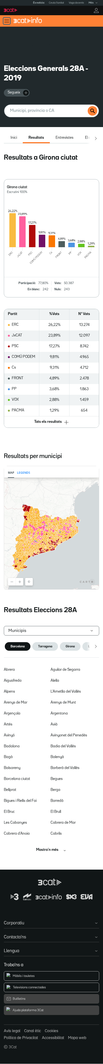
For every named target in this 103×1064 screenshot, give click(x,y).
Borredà (57, 801)
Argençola (12, 713)
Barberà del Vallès (65, 768)
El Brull (56, 811)
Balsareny (12, 768)
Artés (8, 724)
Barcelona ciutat (17, 779)
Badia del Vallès (63, 746)
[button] (51, 422)
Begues (57, 779)
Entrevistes (65, 137)
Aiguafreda (13, 680)
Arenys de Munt (63, 702)
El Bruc (9, 811)
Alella (55, 680)
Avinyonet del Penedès (69, 735)
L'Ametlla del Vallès (66, 691)
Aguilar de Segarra (65, 669)
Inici (14, 137)
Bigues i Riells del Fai (20, 801)
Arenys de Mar (15, 702)
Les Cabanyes (15, 822)
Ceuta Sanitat (56, 3)
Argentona (59, 713)
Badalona (12, 746)
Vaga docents (76, 3)
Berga (55, 790)
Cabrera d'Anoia (17, 833)
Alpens (9, 691)
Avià (54, 724)
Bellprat (10, 790)
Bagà (8, 757)
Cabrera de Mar (63, 822)
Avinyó (9, 735)
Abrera (9, 669)
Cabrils (56, 833)
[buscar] (92, 111)
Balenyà (57, 757)
